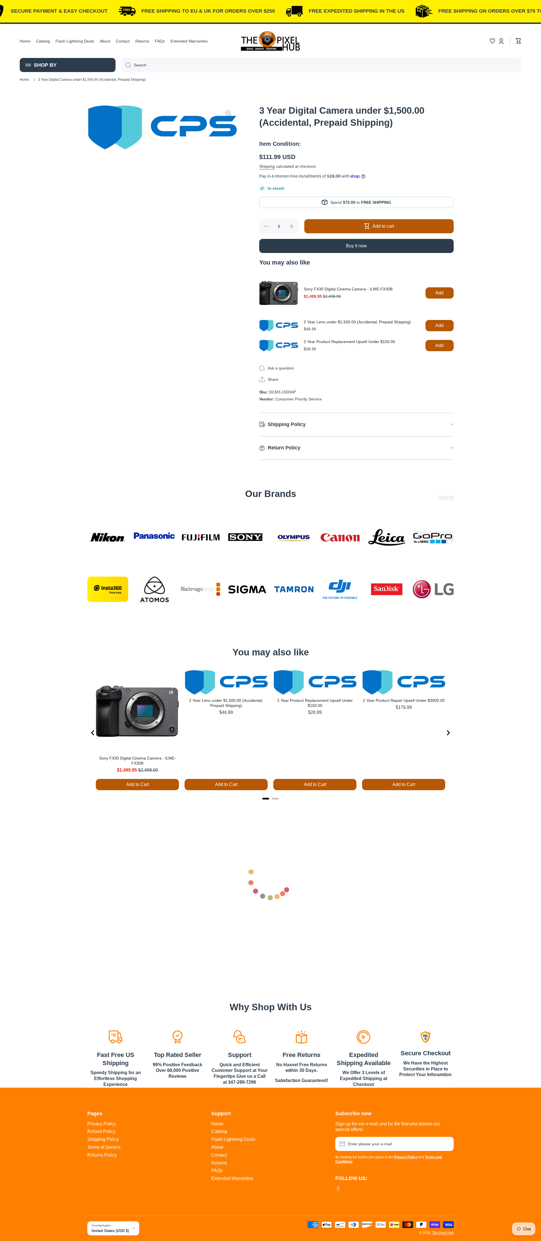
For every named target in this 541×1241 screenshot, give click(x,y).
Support (239, 1054)
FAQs (217, 1170)
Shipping (267, 166)
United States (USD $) (110, 1231)
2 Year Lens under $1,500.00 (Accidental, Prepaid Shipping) (357, 322)
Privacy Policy (101, 1123)
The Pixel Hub (443, 1233)
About (217, 1147)
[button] (492, 41)
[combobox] (321, 65)
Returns (219, 1163)
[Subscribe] (447, 1144)
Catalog (219, 1131)
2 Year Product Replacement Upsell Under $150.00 (349, 341)
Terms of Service (104, 1147)
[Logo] (270, 41)
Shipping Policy (103, 1139)
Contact (219, 1155)
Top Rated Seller (177, 1054)
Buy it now (356, 245)
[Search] (126, 65)
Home (24, 80)
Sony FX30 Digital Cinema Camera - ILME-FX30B (348, 289)
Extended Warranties (232, 1178)
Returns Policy (102, 1155)
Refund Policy (101, 1131)
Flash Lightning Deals (233, 1139)
